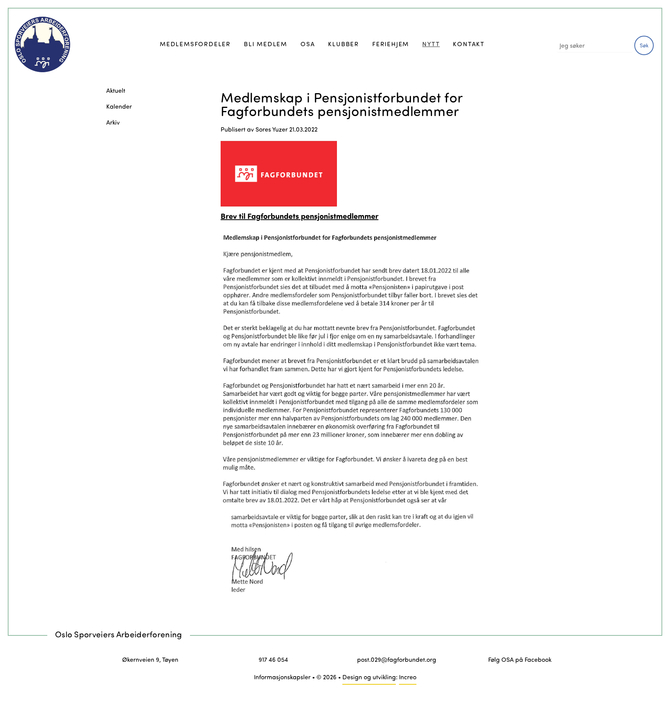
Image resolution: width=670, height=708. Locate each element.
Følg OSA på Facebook (519, 659)
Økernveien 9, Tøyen (150, 659)
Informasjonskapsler (282, 677)
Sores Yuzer (272, 129)
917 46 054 (273, 659)
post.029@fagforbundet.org (396, 659)
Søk (644, 45)
